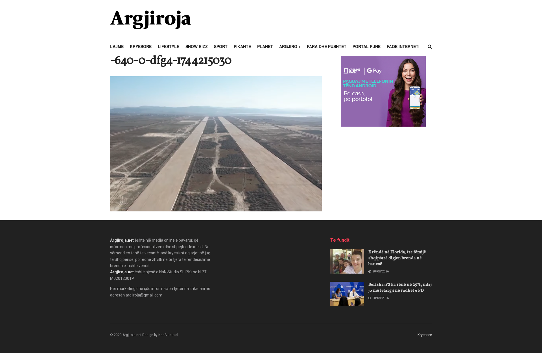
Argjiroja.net (122, 240)
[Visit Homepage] (150, 19)
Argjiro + (290, 46)
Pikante (242, 46)
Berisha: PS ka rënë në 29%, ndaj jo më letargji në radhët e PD (400, 288)
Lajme (117, 46)
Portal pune (367, 46)
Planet (265, 46)
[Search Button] (430, 47)
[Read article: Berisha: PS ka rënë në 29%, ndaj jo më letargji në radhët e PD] (347, 294)
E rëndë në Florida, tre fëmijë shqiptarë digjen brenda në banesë (397, 258)
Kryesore (141, 46)
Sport (221, 46)
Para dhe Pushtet (326, 46)
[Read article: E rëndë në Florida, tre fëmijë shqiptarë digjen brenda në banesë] (347, 261)
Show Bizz (196, 46)
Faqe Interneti (403, 46)
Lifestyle (168, 46)
